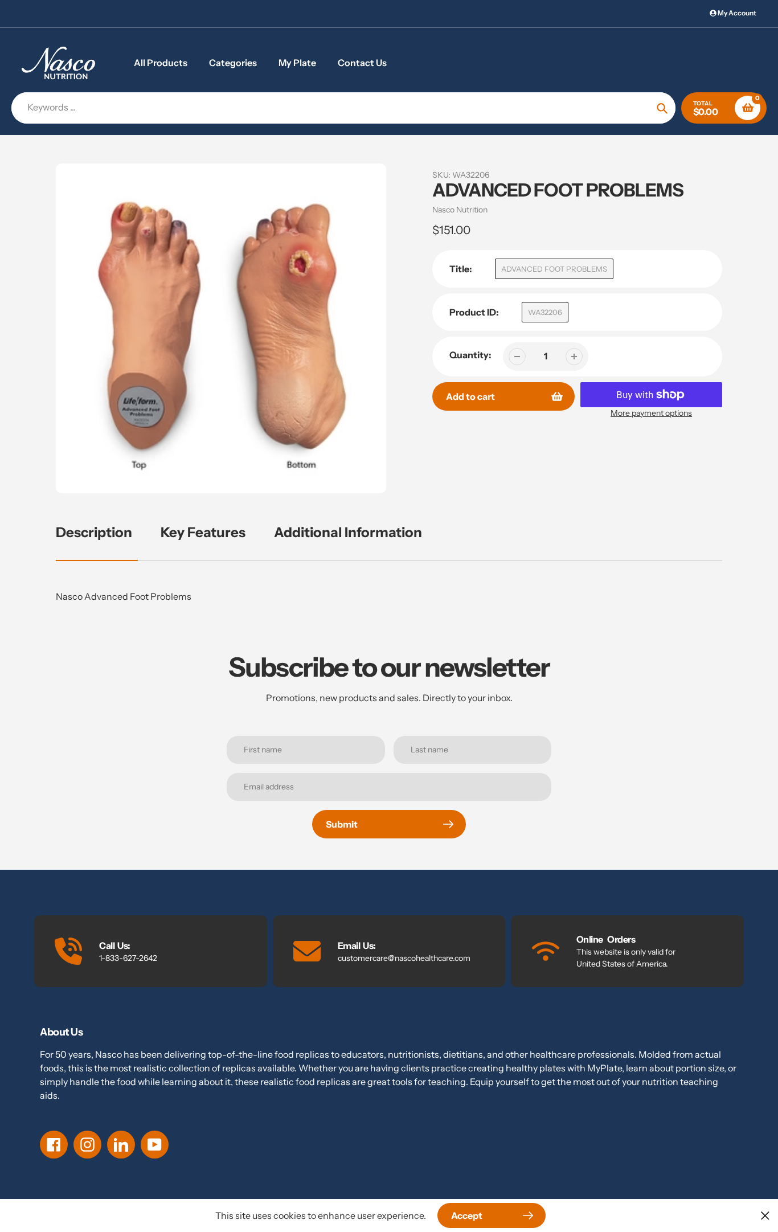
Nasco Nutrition (460, 209)
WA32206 (545, 312)
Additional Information (348, 532)
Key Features (203, 532)
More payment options (651, 413)
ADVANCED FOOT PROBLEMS (554, 268)
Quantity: (470, 355)
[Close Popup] (765, 1215)
